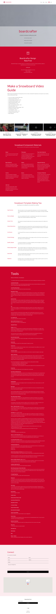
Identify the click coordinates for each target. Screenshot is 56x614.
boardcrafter (8, 2)
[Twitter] (28, 608)
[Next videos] (55, 127)
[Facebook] (27, 608)
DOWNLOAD (28, 67)
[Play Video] (7, 127)
